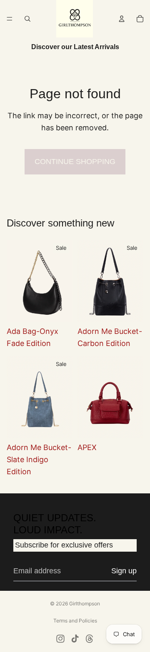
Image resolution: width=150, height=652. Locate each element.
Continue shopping (75, 161)
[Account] (121, 19)
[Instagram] (60, 639)
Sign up (124, 571)
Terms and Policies (75, 620)
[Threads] (90, 639)
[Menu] (9, 18)
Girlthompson (84, 603)
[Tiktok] (75, 639)
